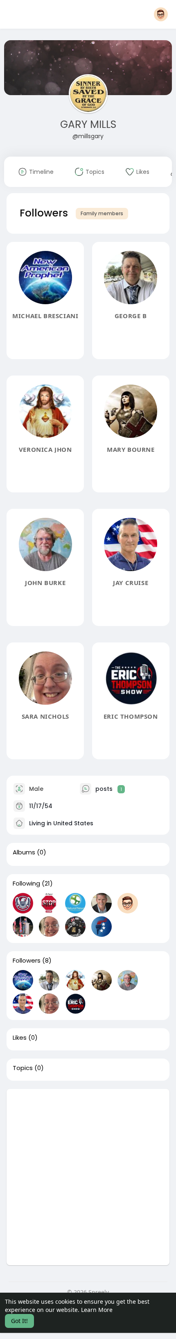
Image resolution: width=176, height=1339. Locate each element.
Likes (20, 1037)
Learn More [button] (97, 1310)
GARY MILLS (88, 124)
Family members (102, 213)
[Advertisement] (88, 1177)
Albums (24, 852)
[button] (161, 14)
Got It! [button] (19, 1321)
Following (26, 883)
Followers (27, 960)
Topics (23, 1068)
